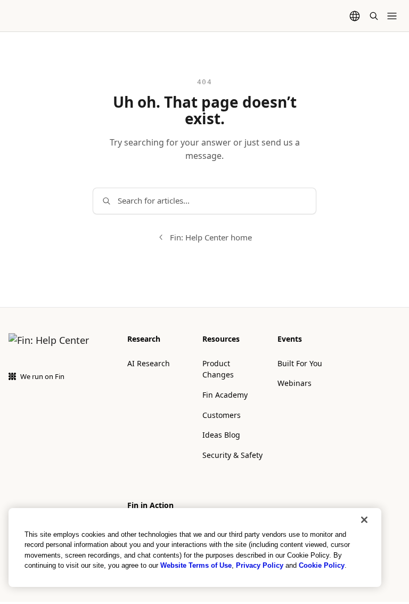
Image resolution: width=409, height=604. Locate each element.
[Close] (364, 519)
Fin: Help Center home (211, 237)
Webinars (294, 383)
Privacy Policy (259, 565)
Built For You (299, 363)
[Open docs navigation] (391, 16)
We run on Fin (42, 376)
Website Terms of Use (196, 565)
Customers (221, 415)
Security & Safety (232, 455)
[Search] (373, 16)
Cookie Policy (322, 565)
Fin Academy (225, 395)
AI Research (148, 363)
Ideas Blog (221, 435)
